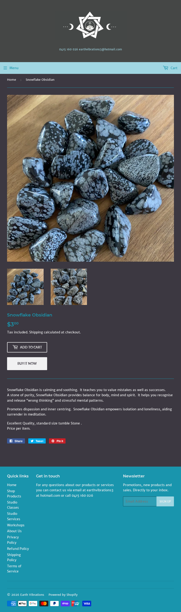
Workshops (16, 525)
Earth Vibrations (32, 595)
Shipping (36, 332)
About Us (14, 531)
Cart (173, 68)
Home (11, 80)
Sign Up (165, 501)
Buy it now (27, 363)
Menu (14, 68)
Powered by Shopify (63, 595)
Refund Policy (18, 549)
